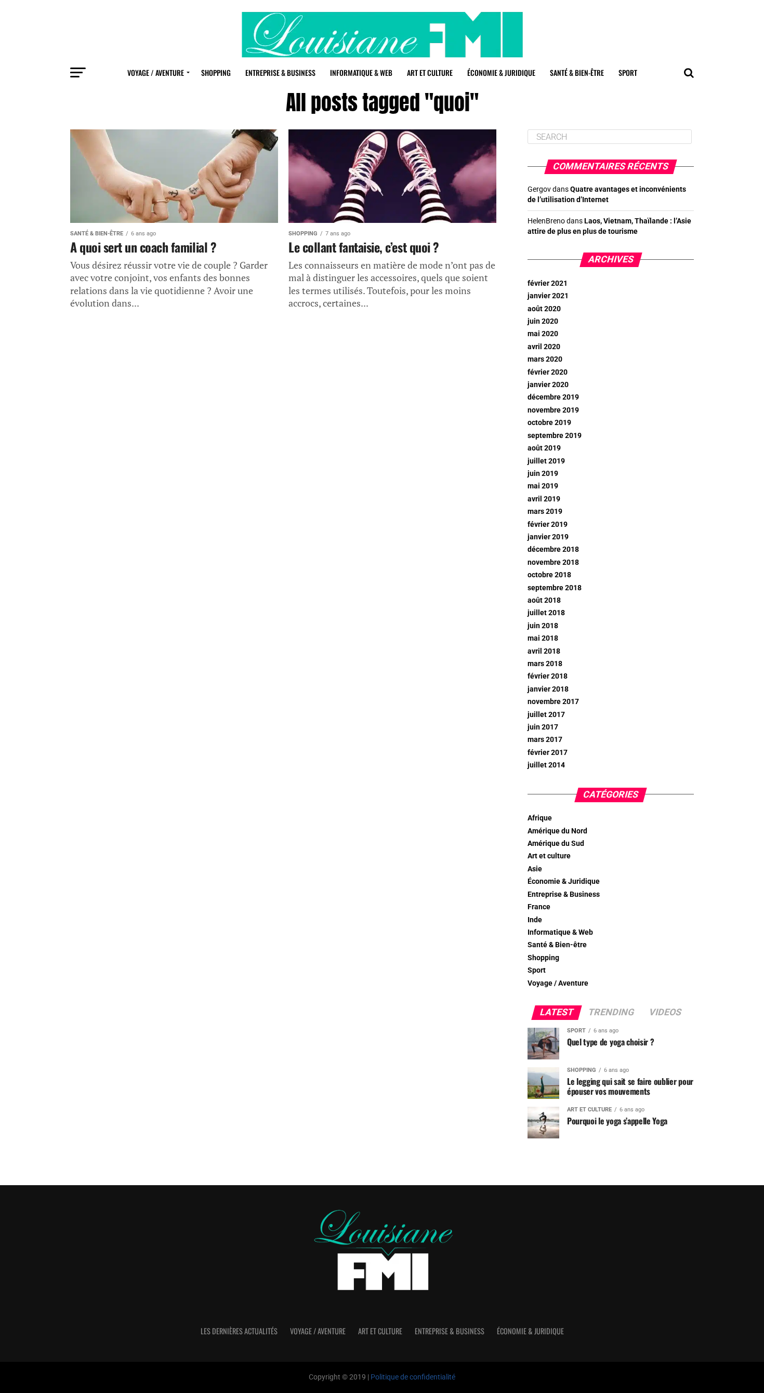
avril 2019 (544, 499)
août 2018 (544, 600)
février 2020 (548, 372)
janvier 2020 (548, 384)
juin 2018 (543, 625)
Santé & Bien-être (577, 72)
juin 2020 (543, 321)
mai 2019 (543, 486)
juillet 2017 (546, 714)
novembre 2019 (553, 410)
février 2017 (548, 752)
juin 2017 (543, 727)
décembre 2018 (553, 549)
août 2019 (544, 448)
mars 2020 (545, 359)
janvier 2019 (548, 537)
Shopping (216, 72)
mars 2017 (545, 739)
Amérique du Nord (557, 831)
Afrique (540, 818)
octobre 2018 (549, 575)
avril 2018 (544, 651)
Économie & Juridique (501, 72)
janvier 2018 (548, 689)
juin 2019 (543, 473)
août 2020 (544, 308)
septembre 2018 (555, 587)
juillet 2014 (546, 765)
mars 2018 (545, 663)
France (539, 907)
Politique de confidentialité (413, 1377)
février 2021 (548, 283)
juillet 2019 (546, 461)
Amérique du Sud (556, 843)
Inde (535, 920)
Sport (627, 72)
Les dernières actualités (239, 1330)
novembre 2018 (553, 562)
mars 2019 (545, 511)
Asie (535, 869)
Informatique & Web (361, 72)
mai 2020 (543, 333)
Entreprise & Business (280, 72)
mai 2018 (543, 638)
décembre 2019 (553, 397)
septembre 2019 (555, 435)
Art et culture (430, 72)
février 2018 (548, 676)
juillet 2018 (546, 612)
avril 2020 (544, 346)
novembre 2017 (553, 701)
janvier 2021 (548, 295)
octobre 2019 (549, 422)
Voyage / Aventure (155, 72)
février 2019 (548, 524)
